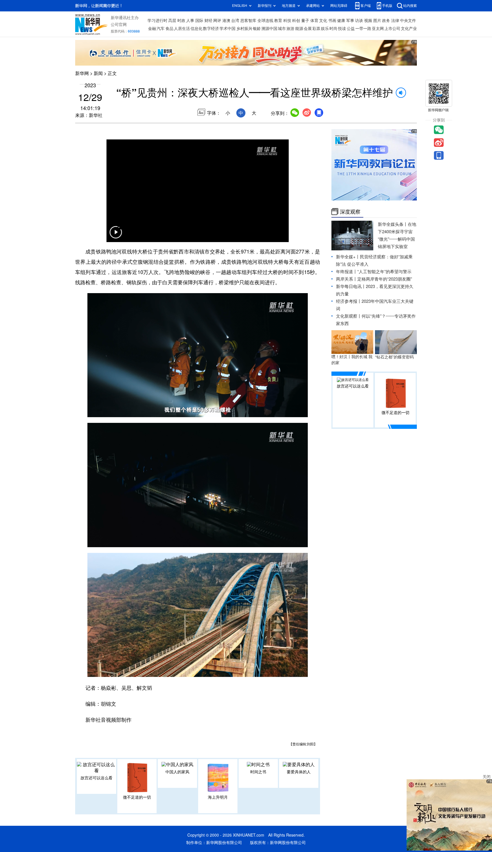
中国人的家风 (177, 772)
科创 (296, 21)
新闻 (98, 73)
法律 (395, 21)
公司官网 (119, 25)
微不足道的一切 (137, 797)
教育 (278, 21)
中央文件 (408, 21)
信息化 (196, 29)
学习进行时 (157, 21)
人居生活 (182, 29)
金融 (152, 29)
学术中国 (227, 29)
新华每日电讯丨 (351, 286)
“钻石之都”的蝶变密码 (394, 357)
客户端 (365, 5)
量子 (305, 21)
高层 (172, 21)
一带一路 (363, 29)
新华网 (82, 73)
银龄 (257, 29)
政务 (386, 21)
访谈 (359, 21)
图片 (377, 21)
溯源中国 (269, 29)
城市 (282, 29)
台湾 (235, 21)
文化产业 (409, 29)
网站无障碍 (338, 5)
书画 (332, 21)
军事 (350, 21)
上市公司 (392, 29)
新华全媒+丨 (348, 257)
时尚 (333, 29)
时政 (181, 21)
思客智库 (248, 21)
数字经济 (211, 29)
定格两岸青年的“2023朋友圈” (384, 279)
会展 (308, 29)
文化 (323, 21)
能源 (299, 29)
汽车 (161, 29)
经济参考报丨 (349, 301)
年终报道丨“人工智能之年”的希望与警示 (373, 271)
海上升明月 (218, 797)
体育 (314, 21)
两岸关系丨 (346, 279)
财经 (208, 21)
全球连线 (265, 21)
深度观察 (350, 211)
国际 (199, 21)
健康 (341, 21)
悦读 (342, 29)
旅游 (290, 29)
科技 (287, 21)
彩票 (316, 29)
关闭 (487, 777)
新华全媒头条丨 (393, 224)
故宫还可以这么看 (96, 778)
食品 (169, 29)
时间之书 (258, 772)
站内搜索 (410, 5)
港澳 (226, 21)
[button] (115, 236)
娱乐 (325, 29)
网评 (217, 21)
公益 (351, 29)
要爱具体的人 (299, 772)
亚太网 (378, 29)
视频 (368, 21)
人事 (190, 21)
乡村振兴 (244, 29)
